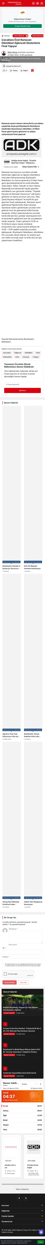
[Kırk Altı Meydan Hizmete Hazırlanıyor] (33, 489)
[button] (37, 3)
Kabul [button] (40, 1242)
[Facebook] (19, 1198)
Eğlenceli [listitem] (17, 353)
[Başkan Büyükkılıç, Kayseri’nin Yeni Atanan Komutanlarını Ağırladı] (22, 1005)
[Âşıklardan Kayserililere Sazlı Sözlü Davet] (22, 1068)
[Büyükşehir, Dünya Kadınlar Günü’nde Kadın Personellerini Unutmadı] (33, 657)
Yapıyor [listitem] (36, 357)
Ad (4, 948)
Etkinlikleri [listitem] (28, 353)
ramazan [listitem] (26, 357)
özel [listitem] (17, 357)
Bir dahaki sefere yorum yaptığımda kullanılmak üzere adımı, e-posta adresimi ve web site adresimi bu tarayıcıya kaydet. (23, 964)
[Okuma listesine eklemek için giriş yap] (32, 70)
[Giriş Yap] (41, 3)
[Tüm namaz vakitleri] (40, 1084)
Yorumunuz (13, 929)
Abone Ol (22, 390)
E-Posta (6, 957)
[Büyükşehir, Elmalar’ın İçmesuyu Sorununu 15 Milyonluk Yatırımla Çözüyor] (12, 489)
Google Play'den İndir (22, 26)
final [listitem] (38, 353)
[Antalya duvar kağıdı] (33, 1157)
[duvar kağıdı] (21, 154)
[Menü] (4, 3)
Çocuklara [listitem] (7, 353)
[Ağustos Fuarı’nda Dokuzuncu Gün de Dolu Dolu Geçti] (12, 657)
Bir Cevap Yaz (10, 917)
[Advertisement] (22, 97)
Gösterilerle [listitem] (7, 357)
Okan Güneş (12, 52)
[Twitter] (25, 1198)
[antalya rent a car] (11, 1156)
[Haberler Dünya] (15, 3)
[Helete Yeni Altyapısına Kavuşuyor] (33, 825)
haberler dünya (7, 1232)
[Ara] (33, 3)
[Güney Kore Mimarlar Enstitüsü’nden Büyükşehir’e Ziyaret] (12, 825)
